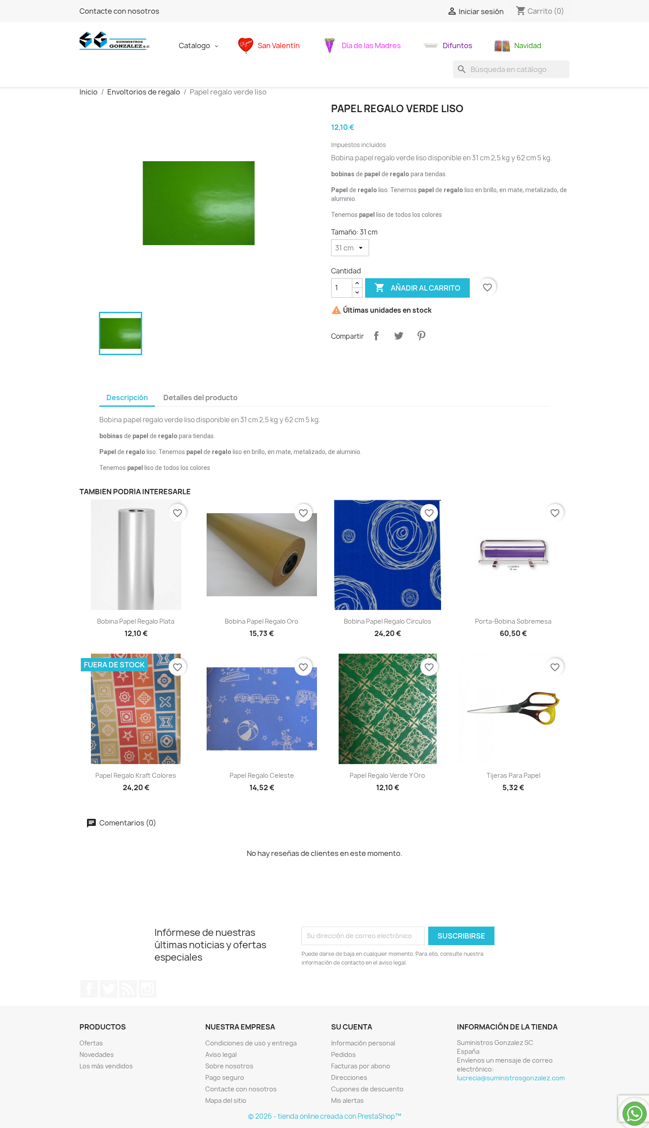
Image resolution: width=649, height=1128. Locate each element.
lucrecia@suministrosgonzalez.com (511, 1078)
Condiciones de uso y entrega (251, 1043)
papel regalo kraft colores (135, 775)
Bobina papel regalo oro (261, 621)
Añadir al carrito (417, 287)
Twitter (108, 989)
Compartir (376, 335)
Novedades (96, 1054)
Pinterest (421, 335)
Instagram (147, 989)
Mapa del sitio (225, 1100)
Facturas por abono (360, 1066)
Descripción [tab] (127, 397)
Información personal (363, 1043)
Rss (128, 989)
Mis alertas (347, 1100)
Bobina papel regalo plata (135, 621)
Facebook (89, 989)
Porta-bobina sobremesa (513, 621)
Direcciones (349, 1077)
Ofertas (91, 1043)
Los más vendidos (106, 1066)
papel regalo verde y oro (387, 775)
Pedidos (343, 1054)
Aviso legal (221, 1054)
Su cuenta (351, 1027)
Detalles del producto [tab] (200, 397)
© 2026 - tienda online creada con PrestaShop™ (324, 1116)
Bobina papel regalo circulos (387, 621)
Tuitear (399, 335)
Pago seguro (224, 1077)
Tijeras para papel (513, 775)
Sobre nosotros (229, 1066)
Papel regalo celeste (262, 775)
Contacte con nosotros (119, 11)
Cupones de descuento (367, 1089)
